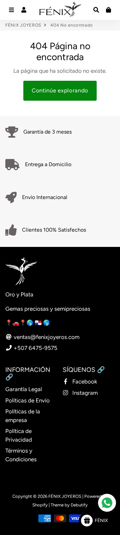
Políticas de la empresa (22, 415)
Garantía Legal (23, 389)
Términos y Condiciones (21, 455)
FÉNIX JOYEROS (23, 25)
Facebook (84, 381)
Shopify (40, 504)
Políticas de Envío (27, 400)
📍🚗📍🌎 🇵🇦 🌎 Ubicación (41, 322)
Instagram (84, 392)
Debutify (79, 504)
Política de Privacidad (18, 435)
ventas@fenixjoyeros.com (45, 337)
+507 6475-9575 (34, 348)
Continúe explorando (60, 90)
